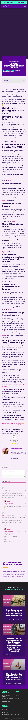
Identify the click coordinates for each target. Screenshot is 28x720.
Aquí (3, 200)
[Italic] (5, 476)
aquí (15, 141)
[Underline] (6, 476)
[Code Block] (15, 476)
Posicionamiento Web (12, 70)
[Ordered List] (10, 476)
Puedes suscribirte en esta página (12, 424)
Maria (11, 533)
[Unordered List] (11, 476)
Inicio (4, 70)
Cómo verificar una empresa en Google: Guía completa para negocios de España (14, 676)
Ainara (11, 504)
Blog (7, 70)
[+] (19, 475)
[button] (25, 6)
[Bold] (3, 476)
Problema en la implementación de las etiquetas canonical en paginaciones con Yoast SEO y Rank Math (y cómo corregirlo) (14, 644)
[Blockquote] (13, 476)
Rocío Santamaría (8, 503)
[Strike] (8, 476)
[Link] (16, 476)
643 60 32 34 (9, 2)
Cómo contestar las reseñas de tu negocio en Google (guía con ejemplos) (14, 612)
